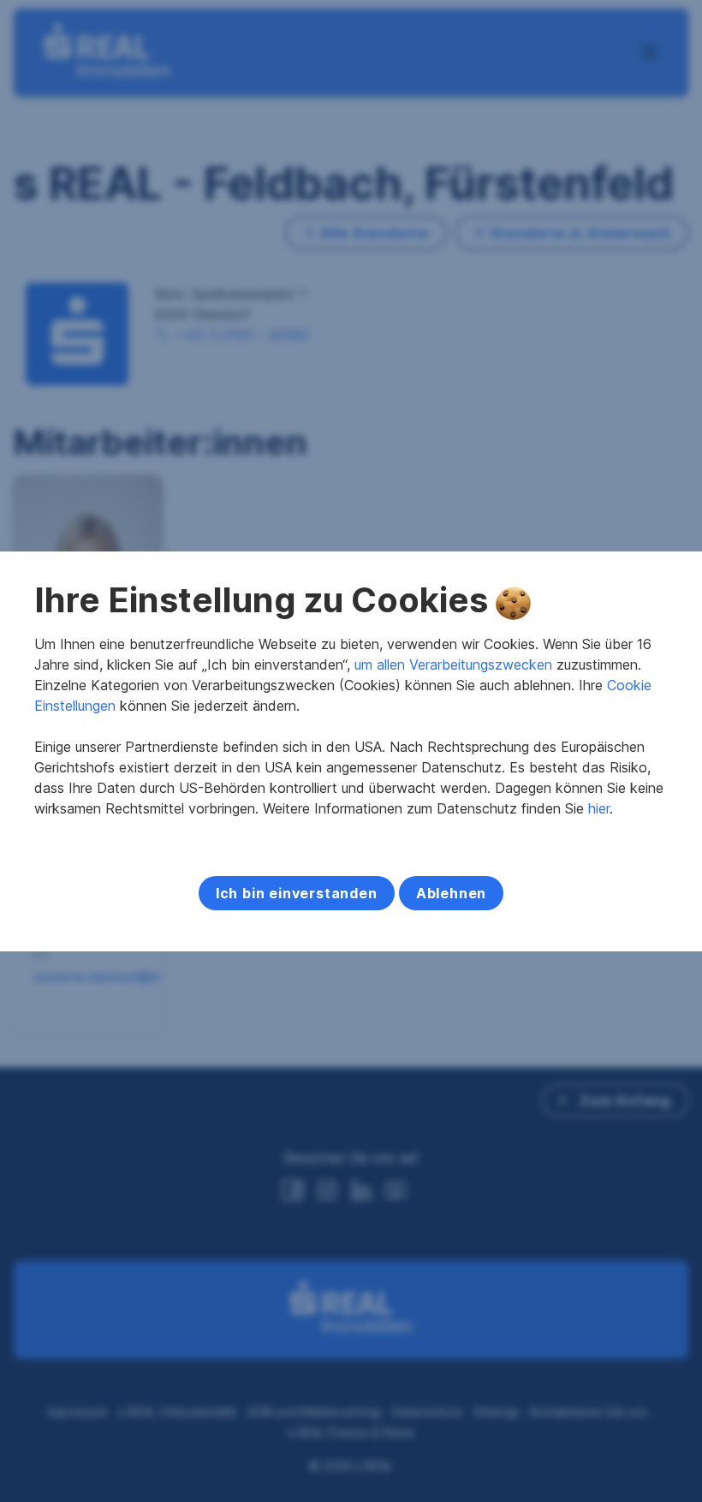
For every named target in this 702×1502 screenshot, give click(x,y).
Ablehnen (451, 893)
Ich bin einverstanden (297, 893)
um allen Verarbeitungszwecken (453, 664)
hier (599, 808)
